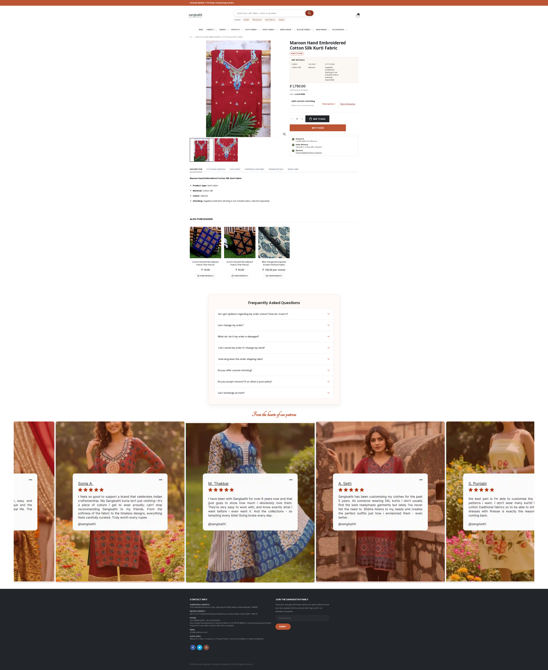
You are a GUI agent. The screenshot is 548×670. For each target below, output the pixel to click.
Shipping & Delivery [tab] (254, 169)
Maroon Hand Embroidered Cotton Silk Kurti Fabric (318, 45)
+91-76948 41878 (197, 620)
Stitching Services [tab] (215, 169)
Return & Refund (256, 638)
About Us (194, 638)
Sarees (281, 20)
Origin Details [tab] (276, 169)
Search (309, 13)
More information (347, 104)
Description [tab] (196, 169)
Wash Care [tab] (293, 169)
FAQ (201, 638)
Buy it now (318, 128)
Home (191, 37)
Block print (257, 20)
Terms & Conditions (238, 638)
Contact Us (209, 638)
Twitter (200, 647)
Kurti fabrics (270, 20)
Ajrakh (246, 20)
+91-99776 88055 (238, 623)
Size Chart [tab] (235, 169)
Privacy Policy (222, 638)
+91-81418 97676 (213, 620)
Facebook (193, 647)
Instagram (206, 647)
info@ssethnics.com (198, 632)
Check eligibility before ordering (309, 152)
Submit (282, 626)
